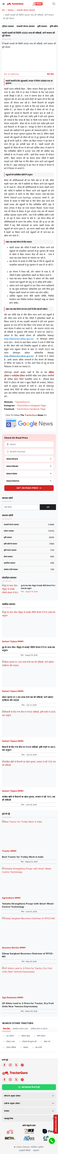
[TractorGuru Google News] (29, 420)
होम (3, 10)
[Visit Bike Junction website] (28, 1131)
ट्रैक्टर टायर (10, 1041)
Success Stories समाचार (13, 947)
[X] (16, 1065)
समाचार (11, 10)
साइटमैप (36, 1150)
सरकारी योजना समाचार (26, 10)
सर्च (48, 507)
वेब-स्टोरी (38, 1047)
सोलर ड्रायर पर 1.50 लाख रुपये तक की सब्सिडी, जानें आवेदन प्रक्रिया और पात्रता (27, 698)
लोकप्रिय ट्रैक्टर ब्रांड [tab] (20, 1028)
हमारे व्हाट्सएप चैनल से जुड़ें (31, 1087)
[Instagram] (10, 1065)
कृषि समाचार (42, 26)
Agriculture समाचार (11, 897)
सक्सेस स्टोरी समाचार (29, 569)
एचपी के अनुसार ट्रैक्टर (12, 1103)
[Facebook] (4, 1065)
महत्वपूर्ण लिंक (8, 1118)
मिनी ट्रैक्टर (41, 1036)
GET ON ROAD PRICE (27, 488)
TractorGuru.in (22, 402)
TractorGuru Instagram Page (31, 405)
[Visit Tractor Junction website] (9, 1131)
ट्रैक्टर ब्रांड (25, 1036)
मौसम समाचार (29, 556)
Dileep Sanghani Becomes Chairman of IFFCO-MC (28, 955)
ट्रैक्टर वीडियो (11, 1047)
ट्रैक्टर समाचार (8, 26)
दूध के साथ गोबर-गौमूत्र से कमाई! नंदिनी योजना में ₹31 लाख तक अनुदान (28, 648)
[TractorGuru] (15, 3)
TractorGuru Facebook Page (31, 409)
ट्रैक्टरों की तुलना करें (29, 1041)
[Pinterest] (22, 1065)
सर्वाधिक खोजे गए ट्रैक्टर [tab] (39, 1028)
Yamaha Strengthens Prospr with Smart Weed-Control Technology (28, 905)
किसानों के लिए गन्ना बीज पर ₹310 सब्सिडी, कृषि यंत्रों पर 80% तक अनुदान (29, 748)
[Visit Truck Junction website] (28, 1138)
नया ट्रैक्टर (10, 1036)
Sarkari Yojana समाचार (12, 641)
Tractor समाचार (9, 851)
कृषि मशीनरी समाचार (29, 544)
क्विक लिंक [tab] (6, 1028)
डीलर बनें (47, 1041)
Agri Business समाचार (12, 997)
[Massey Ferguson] (37, 4)
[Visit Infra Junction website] (9, 1138)
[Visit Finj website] (48, 1131)
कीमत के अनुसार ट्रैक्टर (12, 1096)
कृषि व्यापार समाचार (29, 550)
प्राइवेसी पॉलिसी (24, 1150)
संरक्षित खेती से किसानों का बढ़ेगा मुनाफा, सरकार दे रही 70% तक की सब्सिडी (28, 798)
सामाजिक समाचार (29, 563)
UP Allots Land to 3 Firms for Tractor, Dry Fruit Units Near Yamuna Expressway (28, 1005)
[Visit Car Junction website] (48, 1138)
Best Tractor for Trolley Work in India (22, 856)
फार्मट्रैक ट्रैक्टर (18, 375)
